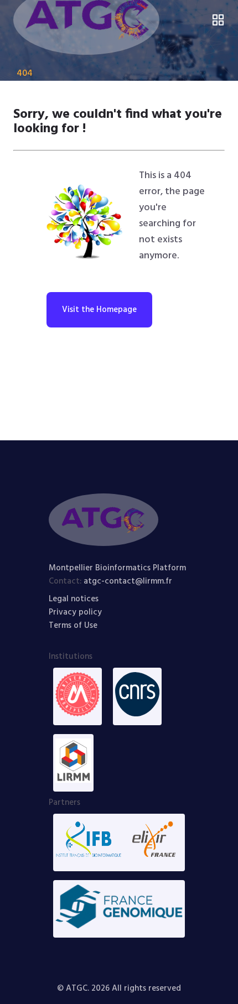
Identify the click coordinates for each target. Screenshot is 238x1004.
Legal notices (74, 599)
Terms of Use (73, 625)
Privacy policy (75, 612)
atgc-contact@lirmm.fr (128, 581)
